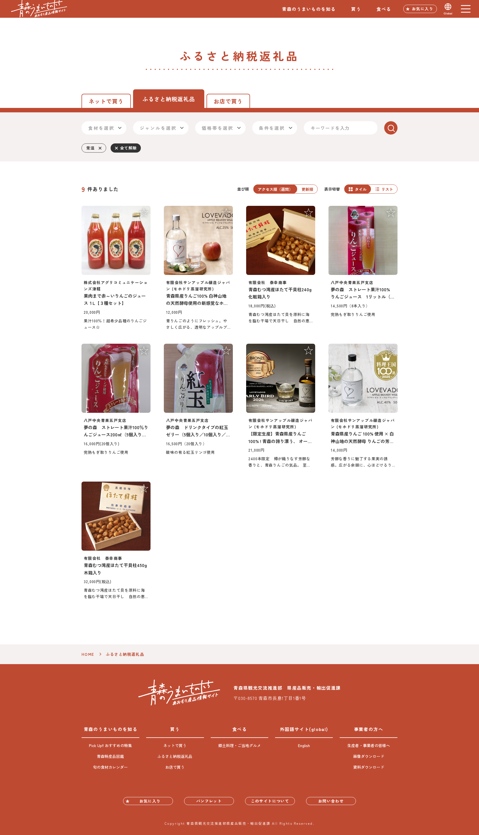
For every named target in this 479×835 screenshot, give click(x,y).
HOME (87, 654)
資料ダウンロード (368, 767)
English (304, 745)
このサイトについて (270, 801)
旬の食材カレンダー (110, 767)
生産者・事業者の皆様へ (368, 745)
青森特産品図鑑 (110, 756)
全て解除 (128, 148)
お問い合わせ (331, 801)
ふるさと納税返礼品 (174, 756)
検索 (391, 128)
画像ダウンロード (368, 756)
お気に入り (422, 8)
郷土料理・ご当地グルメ (239, 745)
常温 (90, 148)
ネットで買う (106, 101)
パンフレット (209, 801)
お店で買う (228, 101)
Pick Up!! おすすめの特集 (110, 745)
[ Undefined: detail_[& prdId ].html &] (116, 268)
